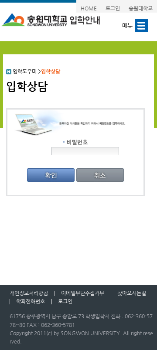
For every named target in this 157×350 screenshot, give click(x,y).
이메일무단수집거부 (82, 293)
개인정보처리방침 (29, 293)
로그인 (113, 8)
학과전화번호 (30, 301)
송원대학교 (141, 8)
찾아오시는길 (131, 293)
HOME (89, 8)
